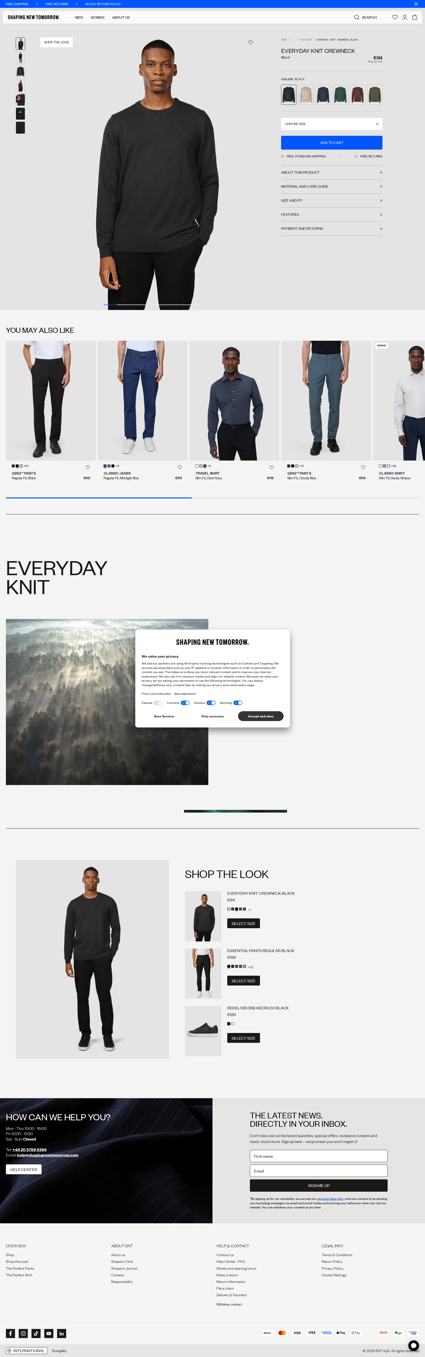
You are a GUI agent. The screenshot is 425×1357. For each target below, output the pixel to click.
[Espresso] (244, 909)
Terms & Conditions (337, 1254)
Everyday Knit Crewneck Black (261, 893)
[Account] (404, 17)
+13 (250, 967)
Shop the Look (17, 1261)
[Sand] (21, 465)
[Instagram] (23, 1333)
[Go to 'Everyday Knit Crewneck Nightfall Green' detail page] (374, 95)
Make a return (227, 1274)
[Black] (17, 465)
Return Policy (332, 1261)
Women (97, 17)
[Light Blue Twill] (384, 465)
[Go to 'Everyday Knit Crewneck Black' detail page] (288, 95)
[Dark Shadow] (236, 966)
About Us (121, 17)
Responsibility (122, 1281)
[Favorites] (395, 17)
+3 (117, 466)
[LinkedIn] (61, 1333)
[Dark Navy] (204, 465)
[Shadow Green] (240, 909)
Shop (10, 1254)
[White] (197, 465)
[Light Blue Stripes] (388, 465)
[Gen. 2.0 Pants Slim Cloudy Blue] (326, 401)
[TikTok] (35, 1333)
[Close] (416, 4)
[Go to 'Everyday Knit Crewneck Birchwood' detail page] (306, 95)
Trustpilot (59, 1350)
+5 (209, 466)
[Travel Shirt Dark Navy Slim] (234, 401)
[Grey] (244, 966)
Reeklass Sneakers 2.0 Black (258, 1007)
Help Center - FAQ (230, 1261)
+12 (301, 466)
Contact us (225, 1254)
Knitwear (306, 40)
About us (118, 1254)
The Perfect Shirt (19, 1274)
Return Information (230, 1281)
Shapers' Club (122, 1261)
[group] (150, 167)
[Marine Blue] (240, 966)
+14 (26, 466)
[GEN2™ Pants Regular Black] (51, 401)
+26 (393, 466)
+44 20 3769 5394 (29, 1149)
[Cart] (414, 17)
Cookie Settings (334, 1274)
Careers (117, 1274)
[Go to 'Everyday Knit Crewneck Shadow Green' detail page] (340, 95)
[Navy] (232, 909)
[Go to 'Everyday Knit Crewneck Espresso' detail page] (357, 95)
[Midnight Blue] (13, 465)
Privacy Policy (332, 1268)
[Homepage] (34, 17)
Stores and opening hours (236, 1268)
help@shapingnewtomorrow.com (47, 1154)
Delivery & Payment (231, 1294)
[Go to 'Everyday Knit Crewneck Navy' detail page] (323, 95)
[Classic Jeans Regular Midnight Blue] (142, 401)
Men (79, 17)
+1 (249, 909)
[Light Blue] (108, 465)
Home (284, 40)
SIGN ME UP (319, 1185)
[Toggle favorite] (250, 42)
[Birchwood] (228, 909)
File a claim (225, 1288)
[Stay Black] (112, 465)
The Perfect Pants (20, 1268)
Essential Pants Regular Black (260, 950)
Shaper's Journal (124, 1268)
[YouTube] (48, 1333)
